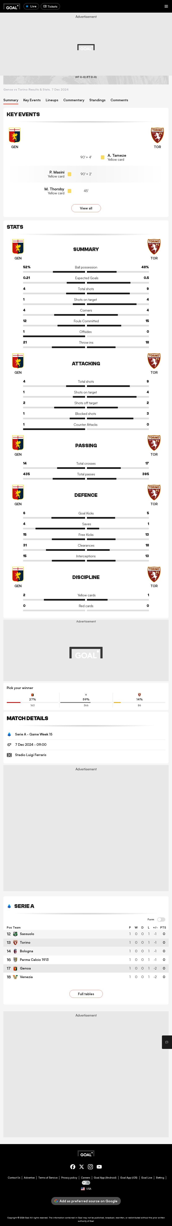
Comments (119, 100)
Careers (85, 1177)
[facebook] (72, 1167)
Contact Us (14, 1177)
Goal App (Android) (105, 1177)
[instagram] (90, 1167)
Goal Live (146, 1177)
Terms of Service (47, 1177)
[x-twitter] (81, 1167)
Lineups (52, 100)
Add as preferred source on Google (88, 1201)
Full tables (86, 994)
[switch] (161, 919)
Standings (97, 100)
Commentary (73, 100)
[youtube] (99, 1167)
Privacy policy (69, 1177)
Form (151, 919)
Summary (10, 100)
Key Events (32, 100)
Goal (27, 1217)
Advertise (29, 1177)
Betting (160, 1177)
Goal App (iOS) (128, 1177)
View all (86, 208)
